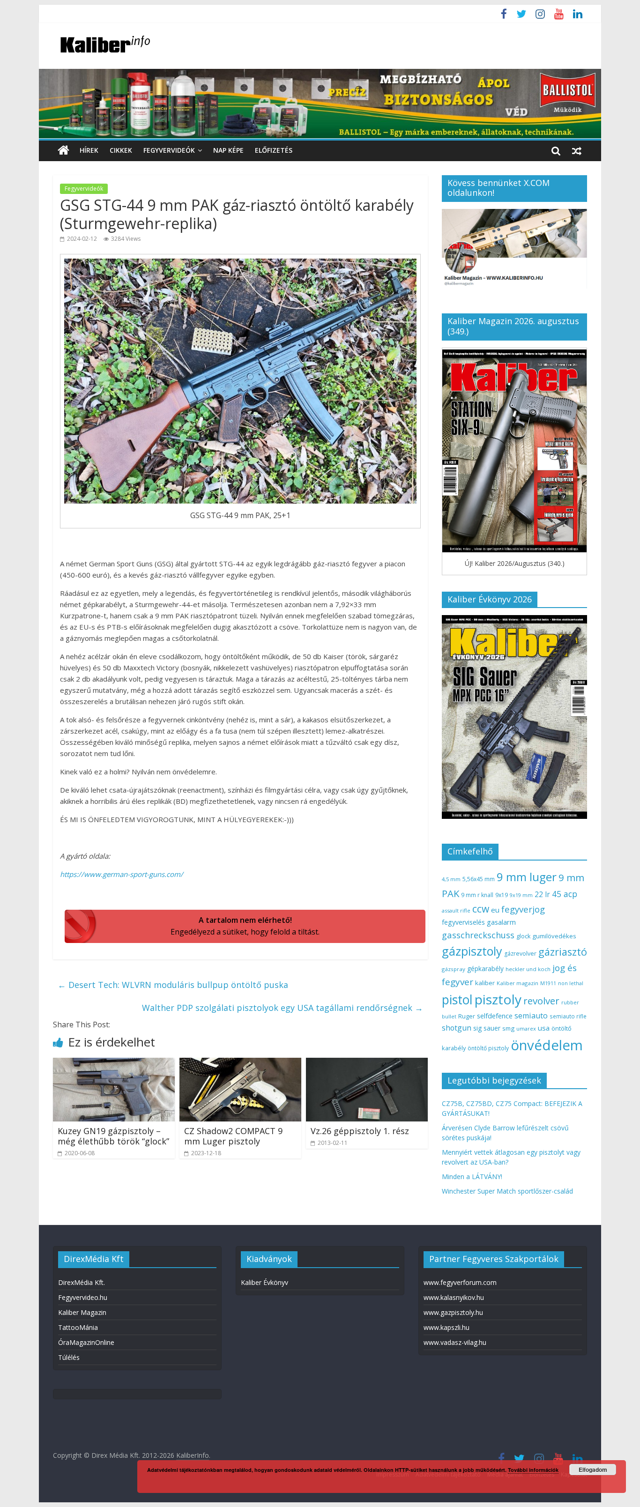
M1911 (548, 983)
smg (508, 1028)
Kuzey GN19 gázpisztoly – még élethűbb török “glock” (113, 1136)
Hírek (89, 150)
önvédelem (547, 1045)
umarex (526, 1028)
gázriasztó (562, 951)
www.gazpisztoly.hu (453, 1312)
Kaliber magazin (517, 983)
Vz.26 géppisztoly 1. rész (360, 1130)
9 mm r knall (477, 895)
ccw (480, 908)
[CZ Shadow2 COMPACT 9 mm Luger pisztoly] (240, 1063)
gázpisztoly (472, 951)
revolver (541, 1000)
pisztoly (498, 999)
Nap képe (228, 150)
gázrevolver (520, 954)
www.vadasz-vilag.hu (455, 1342)
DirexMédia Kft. (81, 1282)
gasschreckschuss (478, 935)
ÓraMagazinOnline (86, 1342)
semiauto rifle (568, 1016)
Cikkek (121, 150)
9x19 (501, 895)
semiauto (531, 1015)
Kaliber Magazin (82, 1312)
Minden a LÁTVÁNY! (472, 1176)
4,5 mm (451, 879)
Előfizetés (273, 150)
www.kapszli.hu (446, 1327)
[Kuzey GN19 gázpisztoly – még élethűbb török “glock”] (114, 1063)
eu (495, 909)
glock (523, 936)
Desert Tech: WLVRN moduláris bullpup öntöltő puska (173, 984)
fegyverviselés (463, 922)
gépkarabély (485, 968)
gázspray (453, 968)
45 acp (564, 893)
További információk (533, 1469)
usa (544, 1027)
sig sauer (486, 1028)
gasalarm (501, 922)
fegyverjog (523, 909)
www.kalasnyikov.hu (454, 1297)
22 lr (542, 894)
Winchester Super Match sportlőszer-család (507, 1191)
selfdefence (495, 1015)
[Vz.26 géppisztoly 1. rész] (367, 1063)
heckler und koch (528, 968)
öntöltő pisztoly (488, 1048)
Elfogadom (593, 1469)
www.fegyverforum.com (460, 1282)
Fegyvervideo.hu (82, 1297)
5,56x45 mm (478, 879)
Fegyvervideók (169, 150)
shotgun (456, 1028)
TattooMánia (78, 1327)
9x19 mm (521, 894)
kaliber (485, 983)
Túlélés (69, 1357)
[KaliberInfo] (63, 151)
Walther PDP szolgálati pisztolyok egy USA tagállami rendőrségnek (282, 1007)
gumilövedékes (554, 936)
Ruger (466, 1016)
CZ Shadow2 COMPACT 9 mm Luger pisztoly (233, 1136)
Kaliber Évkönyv (264, 1282)
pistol (457, 999)
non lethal (570, 983)
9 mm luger (527, 876)
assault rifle (456, 910)
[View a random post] (576, 150)
